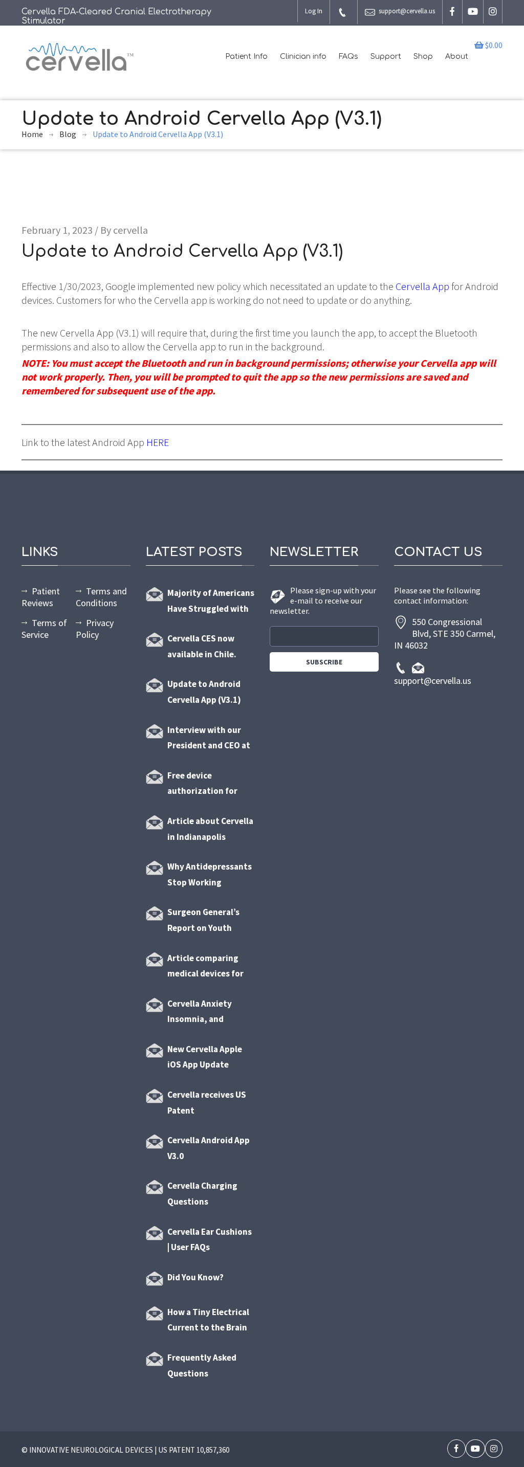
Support (385, 56)
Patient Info (246, 56)
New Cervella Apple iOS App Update (204, 1057)
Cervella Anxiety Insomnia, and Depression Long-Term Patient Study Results (206, 1012)
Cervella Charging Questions (202, 1193)
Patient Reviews (40, 597)
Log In (313, 11)
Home (32, 134)
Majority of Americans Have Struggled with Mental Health (210, 601)
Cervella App (422, 286)
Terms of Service (44, 628)
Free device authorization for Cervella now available (202, 784)
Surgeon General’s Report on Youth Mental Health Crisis (207, 921)
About (456, 56)
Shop (423, 56)
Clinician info (303, 56)
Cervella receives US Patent (206, 1102)
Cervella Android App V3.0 (208, 1148)
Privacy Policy (95, 628)
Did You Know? (195, 1277)
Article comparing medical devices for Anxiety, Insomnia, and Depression (205, 967)
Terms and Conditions (101, 597)
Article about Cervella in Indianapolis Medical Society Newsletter (210, 829)
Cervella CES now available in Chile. (201, 646)
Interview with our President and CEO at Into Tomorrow (208, 738)
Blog (67, 134)
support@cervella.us (407, 11)
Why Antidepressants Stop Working (209, 874)
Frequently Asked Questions (201, 1365)
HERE (157, 442)
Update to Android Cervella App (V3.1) (204, 691)
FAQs (348, 56)
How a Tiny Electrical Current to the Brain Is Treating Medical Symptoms (208, 1321)
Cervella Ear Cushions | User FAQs (209, 1239)
